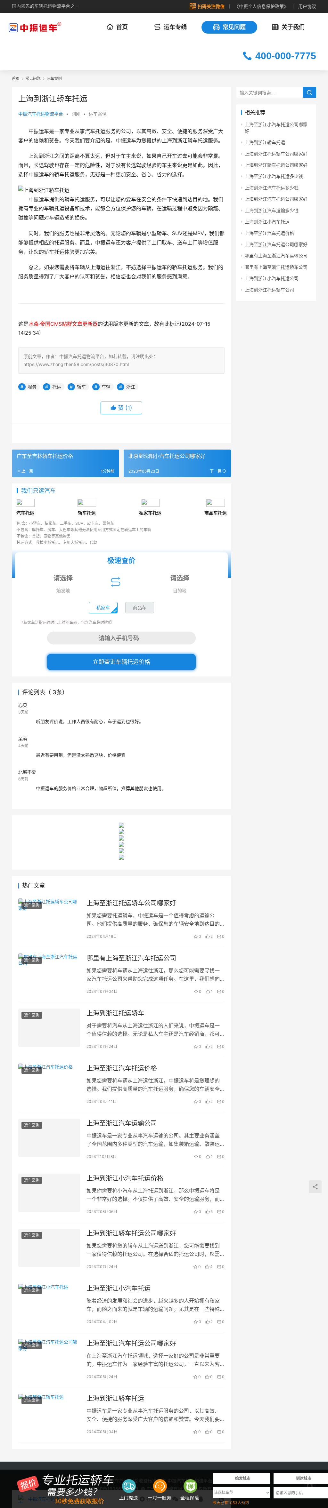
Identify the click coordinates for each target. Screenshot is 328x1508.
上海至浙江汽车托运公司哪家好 (131, 1343)
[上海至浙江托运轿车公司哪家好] (49, 917)
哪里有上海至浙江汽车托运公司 (131, 958)
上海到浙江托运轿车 (115, 1013)
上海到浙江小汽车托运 (267, 221)
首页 (122, 27)
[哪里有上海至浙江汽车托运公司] (49, 972)
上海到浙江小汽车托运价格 (124, 1178)
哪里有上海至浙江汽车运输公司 (276, 255)
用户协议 (307, 6)
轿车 (81, 386)
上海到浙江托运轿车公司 (269, 289)
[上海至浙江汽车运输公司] (49, 1138)
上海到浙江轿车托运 (115, 1398)
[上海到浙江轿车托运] (49, 1413)
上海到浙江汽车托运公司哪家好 (276, 199)
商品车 (139, 607)
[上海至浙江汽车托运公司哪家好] (49, 1358)
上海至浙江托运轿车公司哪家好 (131, 903)
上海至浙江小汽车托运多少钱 (274, 176)
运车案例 (98, 113)
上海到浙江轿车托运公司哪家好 (131, 1233)
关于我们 (293, 27)
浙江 (130, 386)
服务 (32, 386)
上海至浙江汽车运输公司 (121, 1123)
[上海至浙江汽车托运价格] (49, 1083)
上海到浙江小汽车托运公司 (272, 278)
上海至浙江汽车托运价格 (121, 1068)
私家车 (103, 607)
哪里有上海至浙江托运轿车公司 (276, 267)
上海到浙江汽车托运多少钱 (272, 187)
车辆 (106, 386)
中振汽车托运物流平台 (40, 113)
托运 (56, 386)
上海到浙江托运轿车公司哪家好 (276, 153)
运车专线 (175, 27)
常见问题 (234, 27)
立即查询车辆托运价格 (121, 661)
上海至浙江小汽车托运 (118, 1288)
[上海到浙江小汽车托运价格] (49, 1193)
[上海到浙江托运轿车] (49, 1028)
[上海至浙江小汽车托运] (49, 1303)
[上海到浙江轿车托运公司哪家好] (49, 1248)
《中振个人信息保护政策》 (261, 6)
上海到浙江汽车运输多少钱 (272, 210)
